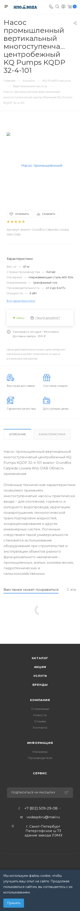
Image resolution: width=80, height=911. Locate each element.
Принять (13, 903)
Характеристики (52, 434)
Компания (40, 700)
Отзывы (40, 721)
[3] (16, 222)
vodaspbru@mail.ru (43, 817)
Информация (40, 743)
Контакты (40, 727)
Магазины (40, 751)
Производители (40, 758)
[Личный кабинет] (63, 7)
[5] (23, 222)
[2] (12, 222)
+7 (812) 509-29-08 (41, 808)
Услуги (40, 676)
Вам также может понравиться (31, 589)
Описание (17, 434)
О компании (40, 709)
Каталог (40, 658)
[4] (19, 222)
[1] (8, 222)
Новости (40, 715)
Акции (40, 667)
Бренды (40, 684)
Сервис (40, 773)
